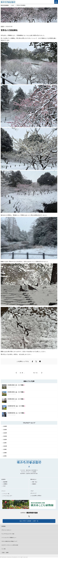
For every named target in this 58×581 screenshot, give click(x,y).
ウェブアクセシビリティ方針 (8, 533)
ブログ (32, 490)
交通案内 (5, 484)
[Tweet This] (36, 361)
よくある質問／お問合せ (36, 495)
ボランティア (33, 493)
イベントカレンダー (7, 495)
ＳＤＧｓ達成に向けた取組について (9, 541)
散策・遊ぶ (34, 481)
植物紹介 (34, 484)
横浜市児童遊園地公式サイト (10, 2)
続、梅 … (22, 372)
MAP (4, 486)
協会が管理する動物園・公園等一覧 (29, 521)
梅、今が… (36, 372)
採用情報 (3, 526)
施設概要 (5, 481)
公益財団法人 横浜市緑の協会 (29, 512)
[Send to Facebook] (32, 361)
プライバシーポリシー (6, 530)
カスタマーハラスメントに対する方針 (10, 545)
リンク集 (3, 548)
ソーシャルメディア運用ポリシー (9, 537)
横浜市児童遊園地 (29, 462)
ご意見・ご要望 (5, 552)
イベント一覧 (6, 493)
